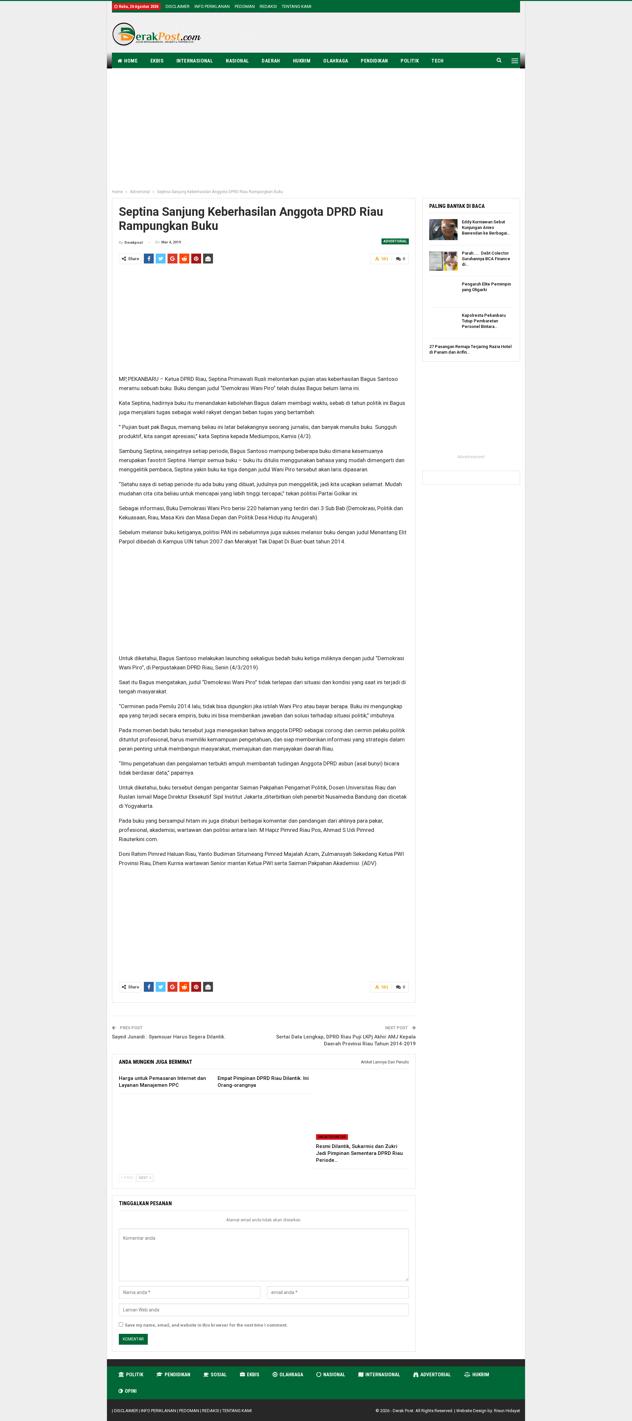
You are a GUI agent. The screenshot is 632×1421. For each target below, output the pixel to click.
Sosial (219, 1375)
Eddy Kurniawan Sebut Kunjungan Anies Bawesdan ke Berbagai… (486, 227)
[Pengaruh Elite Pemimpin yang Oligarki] (443, 291)
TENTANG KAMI (296, 6)
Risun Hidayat (507, 1410)
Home (131, 61)
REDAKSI (268, 6)
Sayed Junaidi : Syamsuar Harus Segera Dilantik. (168, 1037)
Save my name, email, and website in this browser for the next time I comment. (206, 1325)
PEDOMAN (245, 6)
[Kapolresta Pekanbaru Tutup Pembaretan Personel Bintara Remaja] (443, 323)
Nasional (237, 61)
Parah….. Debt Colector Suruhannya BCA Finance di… (486, 259)
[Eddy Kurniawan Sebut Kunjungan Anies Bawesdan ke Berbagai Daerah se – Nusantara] (443, 229)
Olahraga (335, 61)
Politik (410, 61)
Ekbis (157, 61)
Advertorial (395, 241)
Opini (131, 1391)
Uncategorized (332, 1137)
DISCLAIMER (178, 6)
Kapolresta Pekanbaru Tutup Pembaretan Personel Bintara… (484, 321)
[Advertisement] (400, 33)
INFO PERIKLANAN (212, 6)
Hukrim (301, 61)
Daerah (271, 61)
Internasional (194, 61)
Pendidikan (374, 61)
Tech (438, 61)
